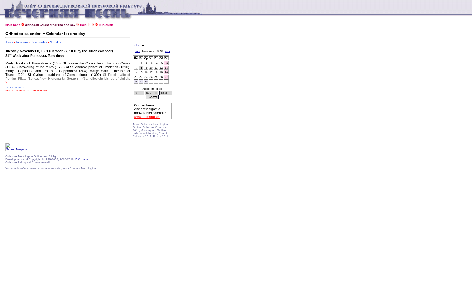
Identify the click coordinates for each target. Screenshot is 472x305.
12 (161, 67)
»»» (167, 51)
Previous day (39, 41)
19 (161, 72)
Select (137, 44)
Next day (55, 41)
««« (137, 51)
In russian (106, 24)
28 (136, 81)
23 (146, 76)
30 (146, 81)
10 (151, 67)
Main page (12, 24)
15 (141, 72)
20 (166, 72)
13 (166, 67)
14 (136, 72)
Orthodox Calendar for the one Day (50, 24)
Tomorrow (22, 41)
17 (151, 72)
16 (146, 72)
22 (141, 76)
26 (161, 76)
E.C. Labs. (82, 159)
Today (9, 41)
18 (156, 72)
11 (156, 67)
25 (156, 76)
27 (166, 76)
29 (141, 81)
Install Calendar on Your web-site (26, 90)
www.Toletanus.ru (147, 117)
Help (83, 24)
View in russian (14, 87)
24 (151, 76)
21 (136, 76)
